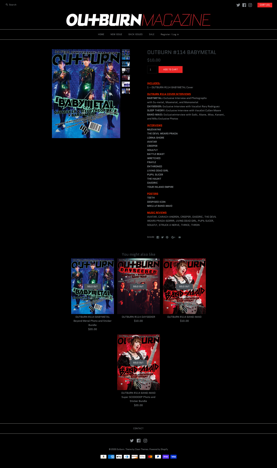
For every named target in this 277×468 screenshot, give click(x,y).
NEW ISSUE (116, 34)
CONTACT (138, 428)
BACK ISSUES (136, 34)
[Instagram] (250, 5)
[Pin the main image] (167, 237)
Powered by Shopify (158, 449)
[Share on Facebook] (158, 237)
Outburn (120, 449)
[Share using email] (179, 237)
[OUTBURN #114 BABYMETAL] (86, 51)
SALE (151, 34)
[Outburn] (138, 15)
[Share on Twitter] (162, 237)
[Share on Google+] (173, 237)
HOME (101, 34)
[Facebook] (244, 5)
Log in (175, 34)
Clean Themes (141, 449)
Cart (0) (265, 4)
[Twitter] (238, 5)
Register (165, 34)
